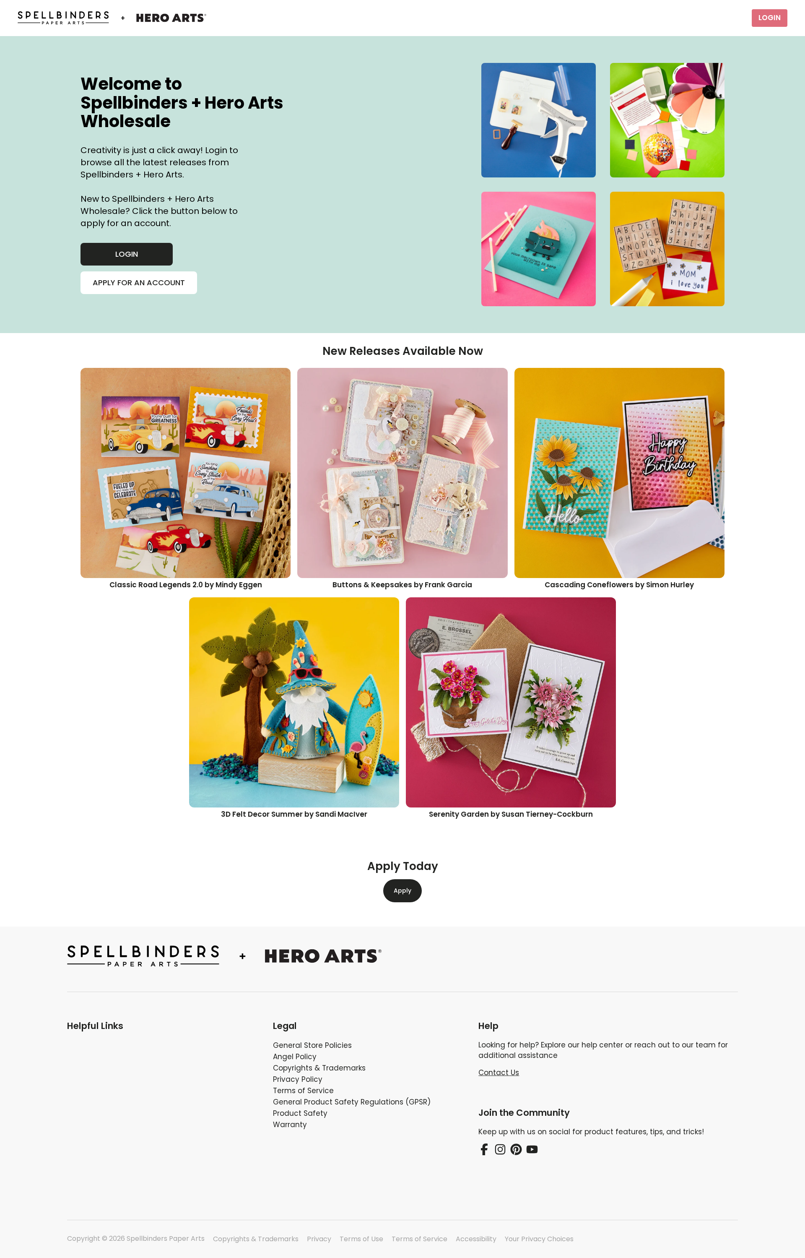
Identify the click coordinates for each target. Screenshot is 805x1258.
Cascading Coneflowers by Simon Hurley (619, 585)
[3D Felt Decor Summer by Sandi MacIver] (294, 702)
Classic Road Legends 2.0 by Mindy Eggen (185, 585)
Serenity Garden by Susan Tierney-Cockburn (511, 814)
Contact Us (498, 1073)
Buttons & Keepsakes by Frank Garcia (402, 585)
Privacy (319, 1239)
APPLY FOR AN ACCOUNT (139, 282)
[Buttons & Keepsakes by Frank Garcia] (402, 473)
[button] (163, 1026)
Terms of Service (419, 1239)
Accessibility (476, 1239)
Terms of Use (361, 1239)
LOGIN (769, 18)
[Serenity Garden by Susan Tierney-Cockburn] (511, 702)
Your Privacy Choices (539, 1239)
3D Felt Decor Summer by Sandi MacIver (294, 814)
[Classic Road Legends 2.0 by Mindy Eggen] (185, 473)
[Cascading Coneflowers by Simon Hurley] (619, 473)
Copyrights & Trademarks (256, 1239)
